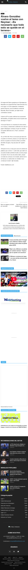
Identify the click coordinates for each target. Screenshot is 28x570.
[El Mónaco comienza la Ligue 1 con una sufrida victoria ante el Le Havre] (5, 258)
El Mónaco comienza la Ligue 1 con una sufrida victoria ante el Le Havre (18, 258)
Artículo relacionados (7, 235)
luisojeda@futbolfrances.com (17, 541)
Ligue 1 (2, 13)
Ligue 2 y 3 (3, 512)
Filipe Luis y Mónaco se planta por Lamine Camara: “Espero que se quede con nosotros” (18, 250)
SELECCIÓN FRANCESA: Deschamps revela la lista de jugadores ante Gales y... (17, 473)
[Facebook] (9, 551)
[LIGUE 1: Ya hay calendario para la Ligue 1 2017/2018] (5, 481)
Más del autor (17, 235)
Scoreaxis (10, 406)
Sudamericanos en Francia (7, 510)
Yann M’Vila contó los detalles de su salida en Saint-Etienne (21, 206)
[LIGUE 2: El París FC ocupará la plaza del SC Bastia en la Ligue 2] (5, 488)
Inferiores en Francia (6, 517)
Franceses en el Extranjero (7, 503)
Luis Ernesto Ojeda (7, 32)
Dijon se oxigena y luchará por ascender (7, 205)
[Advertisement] (14, 7)
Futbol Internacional (6, 501)
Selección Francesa (5, 505)
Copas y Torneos (8, 563)
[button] (26, 2)
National (20, 557)
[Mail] (14, 551)
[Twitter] (18, 551)
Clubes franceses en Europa (8, 508)
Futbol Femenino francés (7, 515)
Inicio (2, 11)
